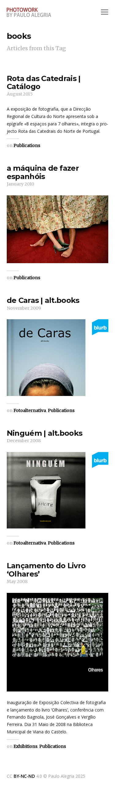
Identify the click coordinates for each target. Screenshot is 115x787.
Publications (26, 145)
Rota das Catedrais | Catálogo (44, 82)
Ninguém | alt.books (44, 433)
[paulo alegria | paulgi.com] (29, 12)
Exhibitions (25, 746)
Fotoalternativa (29, 410)
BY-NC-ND (24, 776)
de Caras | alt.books (43, 300)
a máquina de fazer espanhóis (43, 172)
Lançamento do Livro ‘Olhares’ (46, 569)
